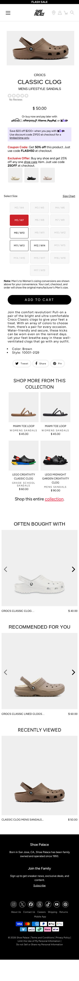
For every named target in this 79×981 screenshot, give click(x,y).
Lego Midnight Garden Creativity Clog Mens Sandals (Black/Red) (53, 445)
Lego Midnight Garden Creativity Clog (55, 478)
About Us (16, 912)
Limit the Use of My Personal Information (39, 941)
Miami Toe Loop (23, 426)
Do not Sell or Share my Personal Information (39, 944)
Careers (41, 912)
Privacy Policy (63, 937)
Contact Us (29, 912)
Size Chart (69, 196)
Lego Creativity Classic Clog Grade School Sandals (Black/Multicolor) (22, 447)
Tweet (24, 363)
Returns (63, 912)
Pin (60, 363)
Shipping (52, 912)
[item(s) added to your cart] (66, 12)
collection (54, 498)
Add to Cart (39, 300)
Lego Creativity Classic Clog (23, 476)
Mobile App (40, 916)
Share (42, 363)
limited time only (19, 138)
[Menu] (8, 13)
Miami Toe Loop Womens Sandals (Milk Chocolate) (23, 395)
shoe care (30, 162)
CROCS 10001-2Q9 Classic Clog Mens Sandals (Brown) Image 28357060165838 (40, 34)
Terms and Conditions (42, 937)
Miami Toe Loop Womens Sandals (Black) (55, 395)
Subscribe (39, 885)
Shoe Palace (23, 937)
